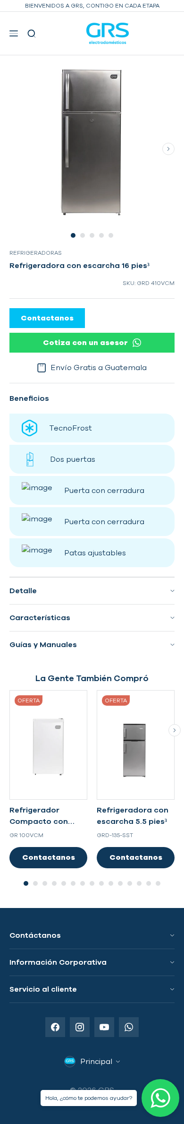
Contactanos (47, 318)
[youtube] (104, 1027)
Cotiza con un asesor (85, 342)
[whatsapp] (129, 1027)
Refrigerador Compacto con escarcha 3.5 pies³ (44, 821)
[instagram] (80, 1027)
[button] (16, 33)
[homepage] (107, 33)
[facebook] (55, 1027)
